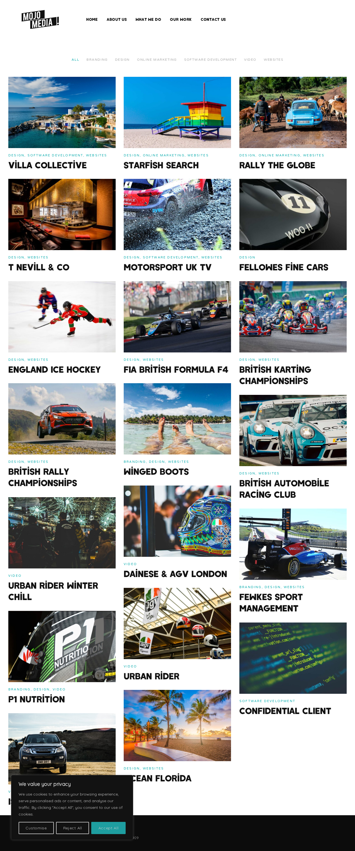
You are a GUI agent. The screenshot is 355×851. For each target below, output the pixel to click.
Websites (273, 60)
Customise (36, 827)
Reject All (72, 827)
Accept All (108, 827)
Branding (97, 60)
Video (250, 60)
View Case (19, 80)
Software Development (210, 60)
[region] (72, 807)
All (75, 60)
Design (122, 60)
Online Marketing (157, 60)
